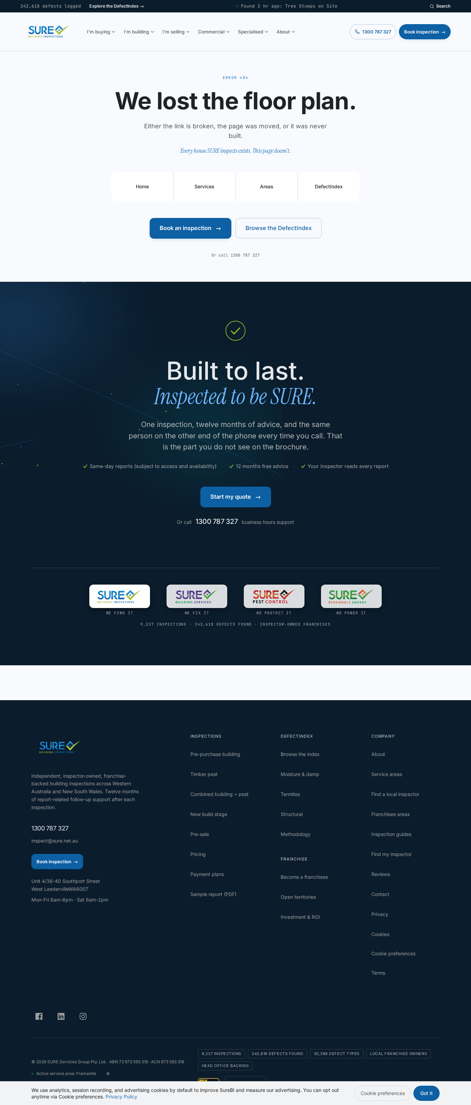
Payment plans (207, 874)
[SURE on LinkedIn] (61, 1016)
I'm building (136, 31)
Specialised (250, 31)
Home (142, 186)
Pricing (198, 854)
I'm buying (98, 31)
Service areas (386, 774)
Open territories (298, 897)
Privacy (379, 914)
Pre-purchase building (215, 754)
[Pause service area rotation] (108, 1073)
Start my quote (235, 496)
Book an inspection (190, 228)
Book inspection (424, 31)
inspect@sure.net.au (54, 841)
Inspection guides (391, 834)
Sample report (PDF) (213, 894)
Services (204, 186)
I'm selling (173, 31)
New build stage (208, 814)
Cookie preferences (393, 953)
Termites (290, 794)
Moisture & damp (300, 774)
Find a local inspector (395, 794)
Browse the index (300, 754)
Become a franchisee (304, 877)
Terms (378, 973)
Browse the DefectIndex (278, 228)
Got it (426, 1093)
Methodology (296, 834)
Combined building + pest (219, 794)
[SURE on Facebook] (39, 1016)
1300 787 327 (245, 255)
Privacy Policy (121, 1096)
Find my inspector (391, 854)
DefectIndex (329, 186)
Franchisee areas (390, 814)
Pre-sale (199, 834)
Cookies (380, 934)
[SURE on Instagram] (83, 1016)
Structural (292, 814)
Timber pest (204, 774)
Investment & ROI (300, 917)
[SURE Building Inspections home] (48, 32)
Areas (266, 186)
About (283, 31)
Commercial (211, 31)
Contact (380, 894)
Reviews (380, 874)
